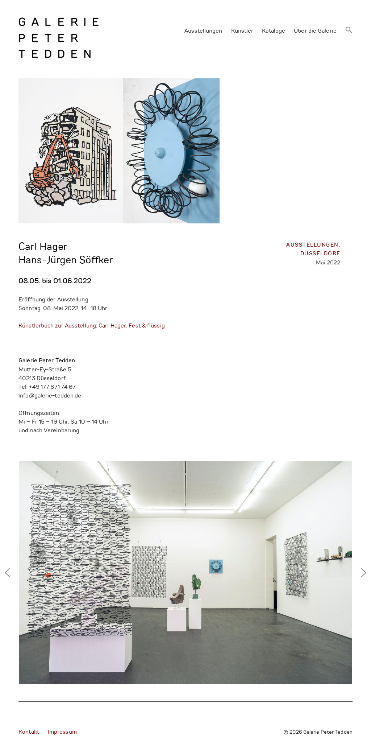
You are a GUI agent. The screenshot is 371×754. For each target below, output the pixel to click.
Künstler (242, 31)
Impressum (62, 732)
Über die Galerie (315, 31)
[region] (185, 572)
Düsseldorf (320, 254)
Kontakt (28, 732)
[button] (349, 30)
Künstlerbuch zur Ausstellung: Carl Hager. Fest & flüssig (91, 326)
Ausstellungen (203, 31)
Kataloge (273, 31)
